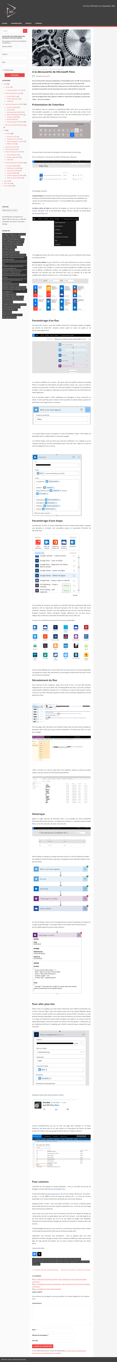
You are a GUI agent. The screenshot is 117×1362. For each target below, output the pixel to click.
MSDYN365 (86, 1262)
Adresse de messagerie (40, 1335)
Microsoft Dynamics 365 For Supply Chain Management (13, 267)
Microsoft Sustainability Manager (16, 125)
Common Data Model (46, 1259)
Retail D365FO (11, 119)
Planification (7, 302)
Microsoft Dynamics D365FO (14, 104)
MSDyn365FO (36, 1264)
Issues (6, 181)
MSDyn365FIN (7, 297)
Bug (5, 237)
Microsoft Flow (77, 1262)
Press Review (8, 186)
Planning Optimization (10, 304)
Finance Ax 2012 (12, 137)
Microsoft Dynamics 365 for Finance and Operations (13, 258)
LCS (4, 247)
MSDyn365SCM (8, 299)
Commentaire (37, 1303)
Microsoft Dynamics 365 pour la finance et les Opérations (12, 272)
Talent (9, 101)
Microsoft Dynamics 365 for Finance (14, 255)
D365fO (17, 237)
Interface (10, 110)
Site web (35, 1341)
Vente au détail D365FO (14, 178)
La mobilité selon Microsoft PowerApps (45, 1270)
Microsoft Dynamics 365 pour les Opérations (12, 281)
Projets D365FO (12, 173)
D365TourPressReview (10, 242)
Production (7, 312)
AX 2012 (8, 87)
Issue (20, 244)
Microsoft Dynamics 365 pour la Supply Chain (14, 276)
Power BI (22, 304)
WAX (20, 315)
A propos (38, 23)
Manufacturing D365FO (14, 112)
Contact (28, 23)
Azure (22, 234)
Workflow (12, 317)
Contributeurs (16, 23)
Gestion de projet (11, 147)
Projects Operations (13, 157)
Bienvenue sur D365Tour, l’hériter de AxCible (75, 1270)
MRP (5, 294)
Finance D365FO (12, 107)
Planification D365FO (13, 168)
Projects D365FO (12, 117)
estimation (7, 244)
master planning (8, 249)
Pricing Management (10, 309)
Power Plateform (12, 155)
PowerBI (6, 307)
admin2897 (46, 76)
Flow (63, 1259)
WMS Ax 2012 (11, 144)
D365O (59, 1259)
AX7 (34, 1259)
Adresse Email (7, 46)
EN (5, 84)
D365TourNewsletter (17, 239)
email (21, 242)
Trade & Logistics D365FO (15, 122)
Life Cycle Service (10, 149)
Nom (34, 1330)
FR (5, 130)
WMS (5, 317)
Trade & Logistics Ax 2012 (15, 90)
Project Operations (13, 99)
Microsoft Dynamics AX (64, 1262)
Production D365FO (13, 171)
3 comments (44, 69)
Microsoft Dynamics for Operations (14, 287)
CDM (37, 1259)
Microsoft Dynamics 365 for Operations (44, 1262)
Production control (10, 315)
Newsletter (18, 299)
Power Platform (12, 96)
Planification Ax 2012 (13, 139)
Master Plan (11, 247)
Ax (4, 234)
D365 (54, 1259)
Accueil (4, 23)
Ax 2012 (16, 234)
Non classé (7, 183)
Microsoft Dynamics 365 (56, 69)
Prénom (4, 54)
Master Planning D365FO (15, 115)
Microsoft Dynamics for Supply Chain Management (14, 290)
